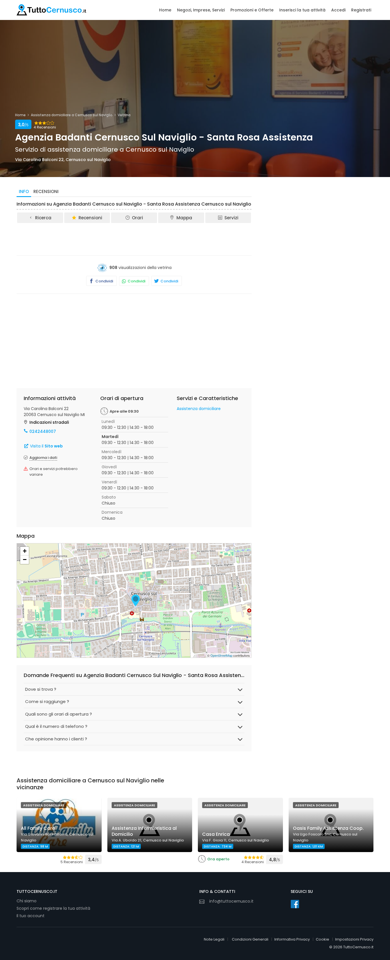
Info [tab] (24, 191)
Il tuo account (31, 915)
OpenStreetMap (221, 655)
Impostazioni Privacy (354, 939)
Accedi (338, 10)
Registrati (361, 10)
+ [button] (25, 551)
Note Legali (214, 939)
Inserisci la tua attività (302, 10)
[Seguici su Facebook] (295, 904)
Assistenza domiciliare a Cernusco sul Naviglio (71, 115)
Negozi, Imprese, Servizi (201, 10)
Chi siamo (27, 900)
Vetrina (124, 115)
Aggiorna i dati (43, 457)
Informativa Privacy (292, 939)
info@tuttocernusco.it (231, 901)
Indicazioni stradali (49, 422)
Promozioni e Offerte (252, 10)
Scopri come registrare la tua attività (53, 908)
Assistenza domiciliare (199, 408)
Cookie (322, 939)
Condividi (104, 281)
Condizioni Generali (250, 939)
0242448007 (42, 431)
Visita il (46, 446)
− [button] (25, 559)
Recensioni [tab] (46, 191)
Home (165, 10)
